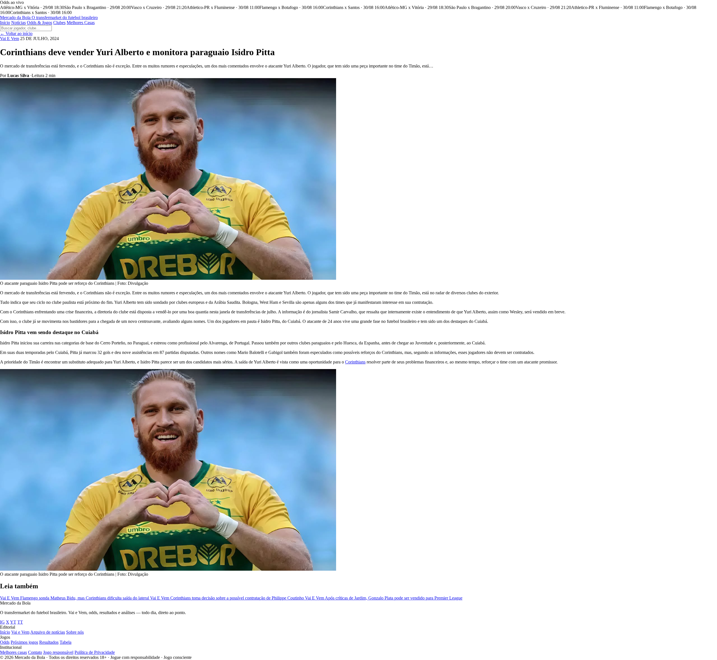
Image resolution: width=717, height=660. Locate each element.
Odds (5, 642)
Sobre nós (75, 632)
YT (13, 622)
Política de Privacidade (95, 652)
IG (2, 622)
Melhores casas (13, 652)
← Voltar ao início (16, 33)
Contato (35, 652)
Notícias (18, 22)
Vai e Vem (20, 632)
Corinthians (355, 362)
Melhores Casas (81, 22)
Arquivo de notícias (47, 632)
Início (5, 22)
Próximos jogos (24, 642)
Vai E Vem (9, 38)
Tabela (65, 642)
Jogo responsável (58, 652)
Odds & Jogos (39, 22)
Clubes (59, 22)
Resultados (49, 642)
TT (20, 622)
